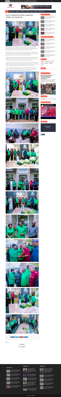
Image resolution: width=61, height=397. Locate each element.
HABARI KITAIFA (12, 11)
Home (7, 11)
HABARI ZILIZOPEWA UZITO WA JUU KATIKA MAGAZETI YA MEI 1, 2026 (49, 376)
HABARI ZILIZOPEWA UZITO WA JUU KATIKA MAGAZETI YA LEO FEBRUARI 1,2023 (32, 379)
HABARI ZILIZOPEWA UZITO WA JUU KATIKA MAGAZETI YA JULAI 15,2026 (49, 387)
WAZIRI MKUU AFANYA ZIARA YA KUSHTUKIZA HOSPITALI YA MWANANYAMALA (24, 1)
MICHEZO (27, 11)
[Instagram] (55, 1)
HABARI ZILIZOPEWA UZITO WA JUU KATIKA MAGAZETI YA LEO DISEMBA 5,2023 (32, 389)
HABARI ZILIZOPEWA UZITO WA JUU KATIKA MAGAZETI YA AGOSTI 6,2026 (50, 47)
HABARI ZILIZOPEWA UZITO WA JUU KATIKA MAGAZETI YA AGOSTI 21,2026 (50, 21)
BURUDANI (23, 11)
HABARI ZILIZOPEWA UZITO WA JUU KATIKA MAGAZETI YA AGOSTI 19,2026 (50, 25)
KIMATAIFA (18, 11)
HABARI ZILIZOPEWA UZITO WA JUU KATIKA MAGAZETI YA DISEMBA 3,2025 (49, 383)
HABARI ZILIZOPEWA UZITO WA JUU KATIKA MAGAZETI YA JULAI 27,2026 (50, 44)
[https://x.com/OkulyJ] (53, 1)
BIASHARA (42, 61)
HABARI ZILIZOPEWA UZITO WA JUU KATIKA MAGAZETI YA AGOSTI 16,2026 (50, 29)
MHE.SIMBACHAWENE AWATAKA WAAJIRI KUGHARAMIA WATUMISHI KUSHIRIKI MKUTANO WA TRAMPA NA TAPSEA (30, 370)
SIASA (31, 11)
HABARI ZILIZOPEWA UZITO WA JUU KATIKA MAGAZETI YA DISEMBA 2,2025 (49, 380)
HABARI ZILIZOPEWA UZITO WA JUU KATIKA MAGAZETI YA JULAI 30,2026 (50, 40)
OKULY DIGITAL (41, 11)
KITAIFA (42, 63)
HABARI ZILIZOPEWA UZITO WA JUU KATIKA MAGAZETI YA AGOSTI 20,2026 (50, 17)
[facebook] (51, 1)
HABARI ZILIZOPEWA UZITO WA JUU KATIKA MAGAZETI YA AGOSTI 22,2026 (50, 33)
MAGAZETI (35, 11)
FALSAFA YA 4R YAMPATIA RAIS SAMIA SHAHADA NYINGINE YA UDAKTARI (32, 375)
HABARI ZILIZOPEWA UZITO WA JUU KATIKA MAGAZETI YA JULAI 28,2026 (50, 51)
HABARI (17, 19)
